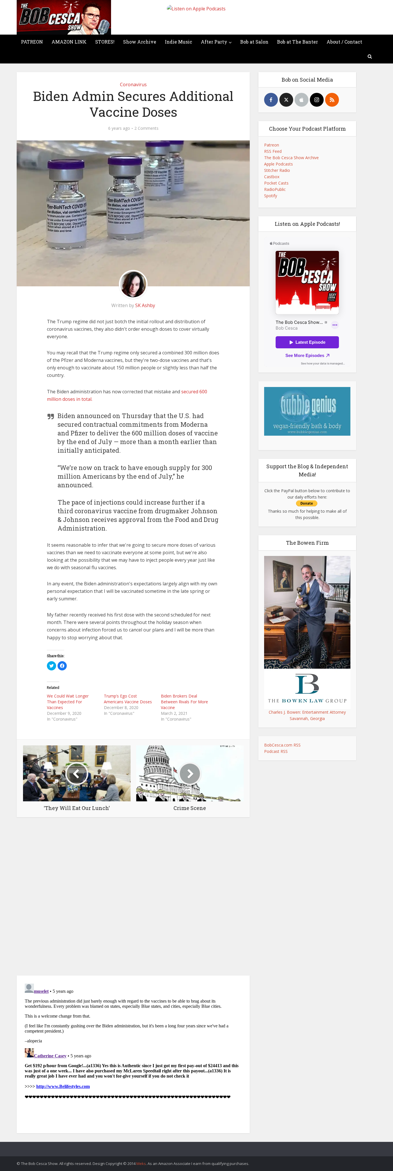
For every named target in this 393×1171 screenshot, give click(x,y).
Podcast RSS (276, 751)
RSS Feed (273, 151)
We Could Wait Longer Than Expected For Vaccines (68, 701)
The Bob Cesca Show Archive (291, 157)
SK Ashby (145, 305)
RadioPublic (275, 189)
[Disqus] (133, 898)
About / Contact (344, 42)
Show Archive (139, 42)
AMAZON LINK (69, 42)
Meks (141, 1163)
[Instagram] (317, 100)
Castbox (271, 176)
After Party (214, 42)
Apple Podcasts (278, 164)
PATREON (32, 42)
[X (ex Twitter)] (286, 100)
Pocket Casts (276, 183)
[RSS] (332, 100)
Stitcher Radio (277, 170)
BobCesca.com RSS (282, 745)
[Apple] (301, 100)
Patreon (271, 145)
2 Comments (146, 128)
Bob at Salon (254, 42)
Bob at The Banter (297, 42)
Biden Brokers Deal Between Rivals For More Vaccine (184, 701)
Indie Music (178, 42)
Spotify (270, 195)
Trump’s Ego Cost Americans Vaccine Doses (128, 698)
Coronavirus (133, 84)
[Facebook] (271, 100)
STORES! (105, 42)
